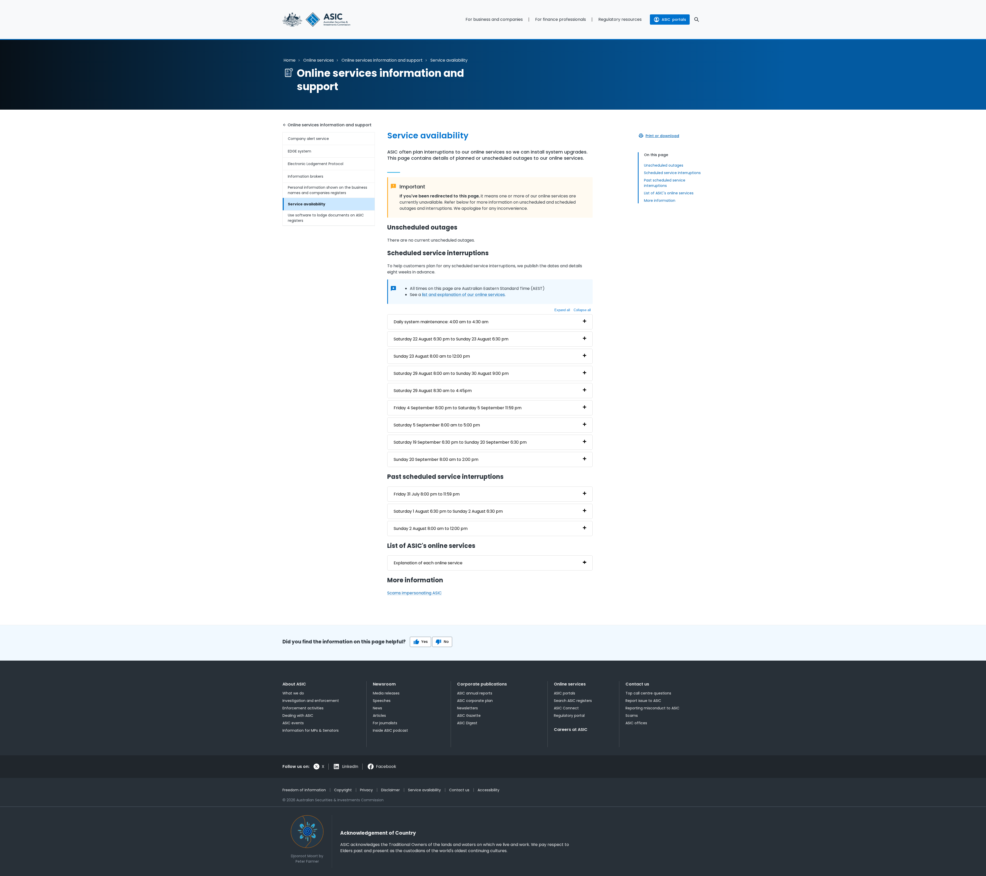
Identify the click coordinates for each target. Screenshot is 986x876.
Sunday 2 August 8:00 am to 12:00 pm (431, 528)
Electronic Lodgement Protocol (315, 163)
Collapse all (582, 310)
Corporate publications (482, 684)
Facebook (386, 766)
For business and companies (494, 19)
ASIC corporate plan (475, 700)
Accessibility (488, 790)
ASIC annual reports (474, 693)
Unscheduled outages (663, 165)
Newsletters (467, 708)
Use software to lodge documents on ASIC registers (326, 218)
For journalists (385, 723)
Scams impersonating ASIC (414, 593)
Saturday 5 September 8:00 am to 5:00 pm (437, 425)
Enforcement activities (303, 708)
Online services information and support (382, 60)
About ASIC (294, 684)
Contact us (637, 684)
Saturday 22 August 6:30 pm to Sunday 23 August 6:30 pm (451, 339)
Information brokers (305, 176)
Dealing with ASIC (297, 715)
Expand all (562, 310)
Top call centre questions (648, 693)
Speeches (382, 700)
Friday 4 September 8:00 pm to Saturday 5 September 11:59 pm (458, 408)
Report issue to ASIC (643, 700)
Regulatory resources (620, 19)
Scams (631, 715)
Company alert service (308, 138)
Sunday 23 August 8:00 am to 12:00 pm (432, 356)
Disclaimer (390, 790)
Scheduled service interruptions (672, 172)
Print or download (662, 135)
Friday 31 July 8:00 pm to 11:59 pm (427, 494)
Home (289, 60)
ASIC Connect (566, 708)
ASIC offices (636, 723)
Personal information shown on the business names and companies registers (327, 190)
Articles (379, 715)
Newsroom (384, 684)
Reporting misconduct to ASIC (652, 708)
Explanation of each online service (428, 563)
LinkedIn (350, 766)
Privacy (366, 790)
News (377, 708)
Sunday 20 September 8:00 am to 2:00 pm (436, 459)
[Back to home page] (328, 19)
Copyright (343, 790)
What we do (293, 693)
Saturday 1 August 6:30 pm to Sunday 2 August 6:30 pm (448, 511)
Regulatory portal (569, 715)
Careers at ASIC (570, 729)
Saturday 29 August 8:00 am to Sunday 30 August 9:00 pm (451, 373)
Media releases (386, 693)
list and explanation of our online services (463, 295)
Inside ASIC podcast (390, 730)
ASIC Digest (467, 723)
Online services (318, 60)
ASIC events (293, 723)
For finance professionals (560, 19)
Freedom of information (304, 790)
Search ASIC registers (573, 700)
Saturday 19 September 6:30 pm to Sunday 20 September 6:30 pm (460, 442)
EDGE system (299, 151)
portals (674, 19)
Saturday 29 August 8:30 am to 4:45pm (433, 391)
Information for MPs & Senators (310, 730)
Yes (424, 641)
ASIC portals (564, 693)
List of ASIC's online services (669, 193)
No (446, 641)
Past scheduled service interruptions (664, 183)
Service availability (306, 204)
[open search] (697, 19)
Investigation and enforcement (310, 700)
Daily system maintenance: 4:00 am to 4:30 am (441, 322)
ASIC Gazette (469, 715)
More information (659, 200)
